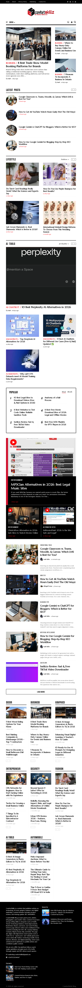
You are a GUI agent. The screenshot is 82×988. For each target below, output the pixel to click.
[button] (12, 22)
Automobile (37, 837)
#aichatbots (12, 339)
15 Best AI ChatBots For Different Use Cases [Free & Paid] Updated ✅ (59, 341)
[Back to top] (77, 983)
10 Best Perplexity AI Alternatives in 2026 (46, 307)
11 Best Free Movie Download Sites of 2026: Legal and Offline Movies (55, 412)
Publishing (33, 1)
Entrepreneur (13, 768)
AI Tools (10, 837)
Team (7, 1)
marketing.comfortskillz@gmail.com (19, 954)
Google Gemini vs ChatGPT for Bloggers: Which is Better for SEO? (47, 127)
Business (10, 63)
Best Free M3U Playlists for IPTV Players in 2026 (55, 423)
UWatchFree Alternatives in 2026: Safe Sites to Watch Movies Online (23, 531)
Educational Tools (46, 545)
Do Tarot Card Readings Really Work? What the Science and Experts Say (22, 191)
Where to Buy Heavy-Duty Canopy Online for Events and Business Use (65, 47)
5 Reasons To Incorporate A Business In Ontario (64, 77)
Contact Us (42, 1)
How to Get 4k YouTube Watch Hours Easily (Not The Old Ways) (47, 112)
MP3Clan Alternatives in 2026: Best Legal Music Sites (40, 486)
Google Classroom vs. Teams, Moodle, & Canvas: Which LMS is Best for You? (46, 98)
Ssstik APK (43, 663)
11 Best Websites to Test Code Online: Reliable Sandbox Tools (24, 412)
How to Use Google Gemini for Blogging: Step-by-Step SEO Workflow (44, 143)
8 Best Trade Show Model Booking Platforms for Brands (27, 64)
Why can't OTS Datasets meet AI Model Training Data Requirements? (20, 376)
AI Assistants (12, 374)
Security (35, 768)
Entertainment (17, 480)
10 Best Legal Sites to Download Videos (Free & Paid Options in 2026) (24, 400)
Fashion (59, 768)
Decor (9, 702)
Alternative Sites (49, 527)
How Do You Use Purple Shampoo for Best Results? (59, 190)
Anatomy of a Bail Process (52, 398)
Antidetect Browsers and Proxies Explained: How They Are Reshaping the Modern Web (62, 921)
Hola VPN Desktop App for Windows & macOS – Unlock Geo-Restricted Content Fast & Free (62, 912)
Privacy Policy (23, 1)
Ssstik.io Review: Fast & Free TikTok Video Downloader (24, 424)
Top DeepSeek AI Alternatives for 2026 (20, 340)
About (14, 1)
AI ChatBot (12, 307)
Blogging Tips (44, 602)
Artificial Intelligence (47, 632)
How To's (43, 575)
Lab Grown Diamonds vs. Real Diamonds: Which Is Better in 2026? (22, 228)
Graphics (60, 702)
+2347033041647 (14, 957)
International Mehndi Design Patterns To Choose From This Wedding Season (59, 229)
